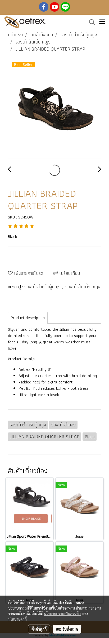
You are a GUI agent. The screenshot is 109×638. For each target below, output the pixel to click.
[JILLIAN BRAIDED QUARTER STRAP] (54, 108)
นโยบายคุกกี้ (17, 619)
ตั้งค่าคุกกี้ (39, 629)
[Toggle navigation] (102, 22)
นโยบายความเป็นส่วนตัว (62, 613)
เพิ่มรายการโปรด (28, 273)
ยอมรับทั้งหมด (67, 629)
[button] (90, 22)
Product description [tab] (28, 317)
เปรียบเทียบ (69, 273)
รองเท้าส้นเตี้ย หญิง (82, 286)
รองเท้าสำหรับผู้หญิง (43, 286)
